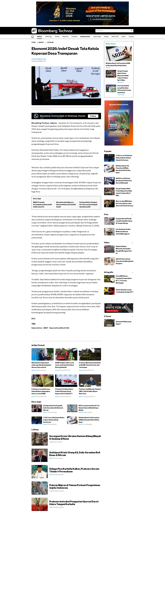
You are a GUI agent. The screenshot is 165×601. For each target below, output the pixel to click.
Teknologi (48, 36)
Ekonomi (50, 42)
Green (123, 36)
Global (57, 36)
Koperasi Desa (37, 328)
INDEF (46, 328)
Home (34, 42)
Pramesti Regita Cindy (39, 59)
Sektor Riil (115, 36)
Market (39, 36)
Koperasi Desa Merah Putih (59, 328)
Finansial (74, 36)
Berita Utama (111, 44)
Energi (106, 36)
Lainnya (131, 36)
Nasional (65, 36)
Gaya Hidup (97, 36)
